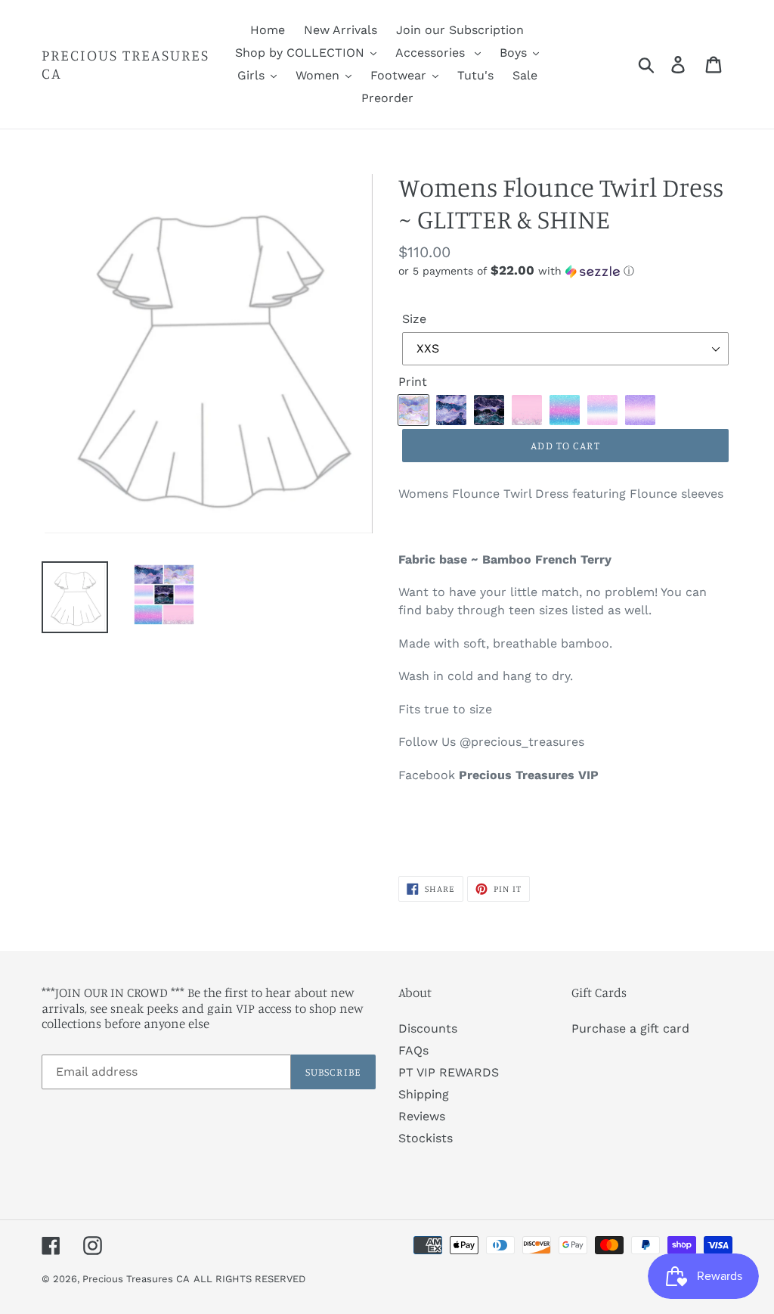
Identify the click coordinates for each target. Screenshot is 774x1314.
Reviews (421, 1116)
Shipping (423, 1094)
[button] (565, 270)
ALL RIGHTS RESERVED (249, 1278)
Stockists (425, 1138)
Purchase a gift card (630, 1028)
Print (412, 381)
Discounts (427, 1028)
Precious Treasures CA (125, 64)
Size (414, 319)
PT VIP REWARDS (448, 1072)
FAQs (413, 1050)
